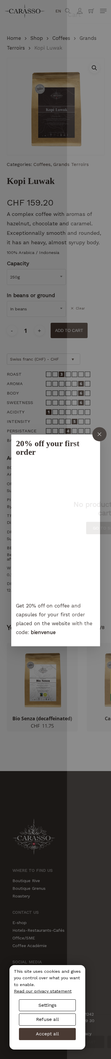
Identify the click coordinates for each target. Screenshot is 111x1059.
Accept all (47, 1034)
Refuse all (47, 1019)
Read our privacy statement (43, 991)
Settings (47, 1005)
